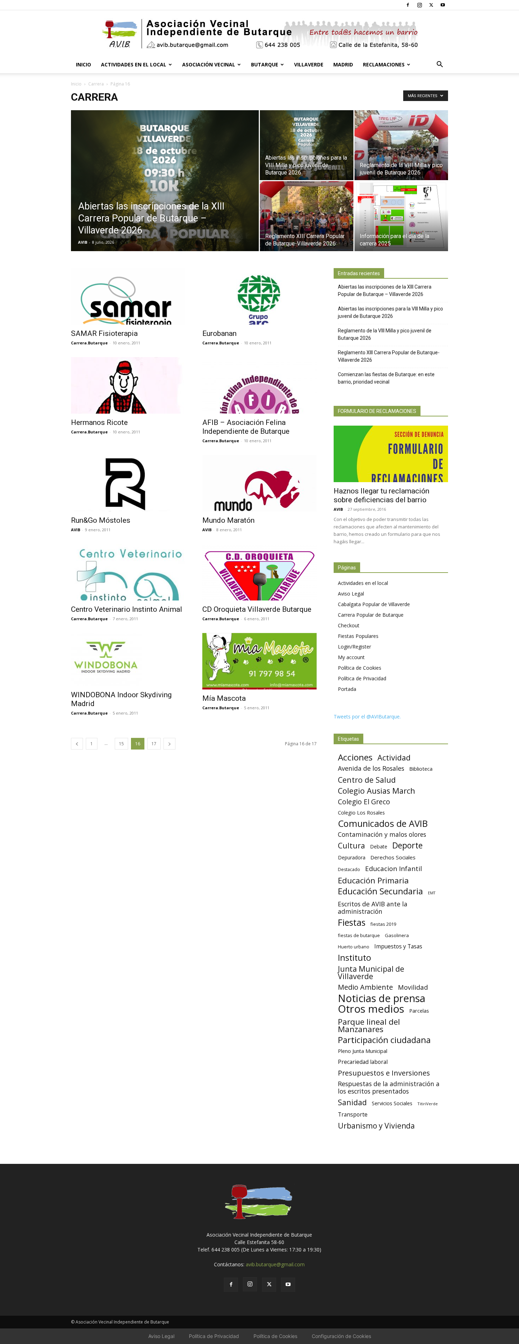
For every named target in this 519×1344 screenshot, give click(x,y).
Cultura (351, 845)
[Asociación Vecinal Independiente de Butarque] (259, 33)
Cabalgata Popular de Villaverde (374, 604)
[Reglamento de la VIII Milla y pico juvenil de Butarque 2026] (401, 145)
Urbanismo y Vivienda (376, 1125)
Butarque (264, 64)
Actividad (394, 757)
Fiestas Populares (358, 636)
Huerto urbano (353, 947)
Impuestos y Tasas (398, 946)
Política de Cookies (359, 667)
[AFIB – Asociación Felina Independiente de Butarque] (259, 385)
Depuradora (351, 857)
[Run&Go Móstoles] (128, 483)
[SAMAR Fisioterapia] (128, 296)
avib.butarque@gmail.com (275, 1264)
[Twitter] (431, 5)
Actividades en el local (133, 64)
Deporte (407, 845)
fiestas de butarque (359, 935)
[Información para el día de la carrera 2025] (401, 216)
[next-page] (169, 744)
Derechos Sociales (393, 857)
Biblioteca (420, 768)
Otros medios (371, 1009)
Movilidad (413, 987)
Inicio (83, 64)
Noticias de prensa (381, 998)
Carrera (96, 84)
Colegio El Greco (364, 801)
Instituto (354, 957)
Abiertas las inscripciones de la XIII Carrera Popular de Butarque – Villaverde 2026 (384, 290)
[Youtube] (442, 5)
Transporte (353, 1114)
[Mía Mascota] (259, 661)
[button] (439, 65)
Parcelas (419, 1010)
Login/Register (354, 646)
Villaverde (308, 64)
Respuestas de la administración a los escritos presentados (389, 1087)
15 (121, 744)
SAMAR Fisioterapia (104, 333)
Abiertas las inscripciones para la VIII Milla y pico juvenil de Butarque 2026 (390, 312)
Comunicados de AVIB (383, 823)
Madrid (343, 64)
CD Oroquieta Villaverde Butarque (256, 609)
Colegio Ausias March (376, 790)
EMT (431, 892)
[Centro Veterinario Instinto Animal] (128, 572)
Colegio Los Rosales (361, 812)
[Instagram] (419, 5)
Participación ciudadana (384, 1040)
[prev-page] (77, 744)
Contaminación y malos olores (382, 834)
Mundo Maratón (228, 520)
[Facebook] (407, 5)
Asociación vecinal (208, 64)
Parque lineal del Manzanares (369, 1025)
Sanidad (352, 1102)
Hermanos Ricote (99, 422)
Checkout (348, 625)
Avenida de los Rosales (371, 768)
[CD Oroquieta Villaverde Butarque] (259, 572)
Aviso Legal (351, 593)
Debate (378, 846)
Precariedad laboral (363, 1062)
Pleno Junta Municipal (362, 1051)
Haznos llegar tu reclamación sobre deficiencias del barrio (381, 495)
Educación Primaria (373, 880)
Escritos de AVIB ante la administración (372, 907)
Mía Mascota (224, 698)
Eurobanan (219, 333)
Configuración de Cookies (341, 1336)
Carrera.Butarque (89, 342)
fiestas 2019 (383, 924)
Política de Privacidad (362, 678)
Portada (347, 689)
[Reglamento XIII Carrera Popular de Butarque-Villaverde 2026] (306, 216)
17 (153, 744)
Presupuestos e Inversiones (384, 1073)
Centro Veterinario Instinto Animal (126, 609)
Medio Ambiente (365, 987)
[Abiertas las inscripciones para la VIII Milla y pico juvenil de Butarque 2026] (306, 145)
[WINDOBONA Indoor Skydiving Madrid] (128, 659)
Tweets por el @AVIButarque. (367, 716)
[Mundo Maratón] (259, 483)
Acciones (355, 757)
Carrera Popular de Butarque (371, 614)
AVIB (82, 242)
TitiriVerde (427, 1103)
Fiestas (351, 922)
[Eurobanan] (259, 296)
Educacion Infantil (393, 868)
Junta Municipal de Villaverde (371, 972)
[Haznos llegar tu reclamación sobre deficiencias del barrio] (391, 454)
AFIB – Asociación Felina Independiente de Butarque (246, 427)
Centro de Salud (367, 779)
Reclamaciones (384, 64)
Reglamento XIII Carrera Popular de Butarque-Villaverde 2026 (389, 356)
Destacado (349, 869)
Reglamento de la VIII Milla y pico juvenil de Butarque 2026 (384, 334)
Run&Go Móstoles (100, 520)
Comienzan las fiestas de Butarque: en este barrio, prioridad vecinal (386, 378)
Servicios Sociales (392, 1103)
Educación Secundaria (380, 891)
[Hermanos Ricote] (128, 385)
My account (351, 657)
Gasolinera (397, 935)
